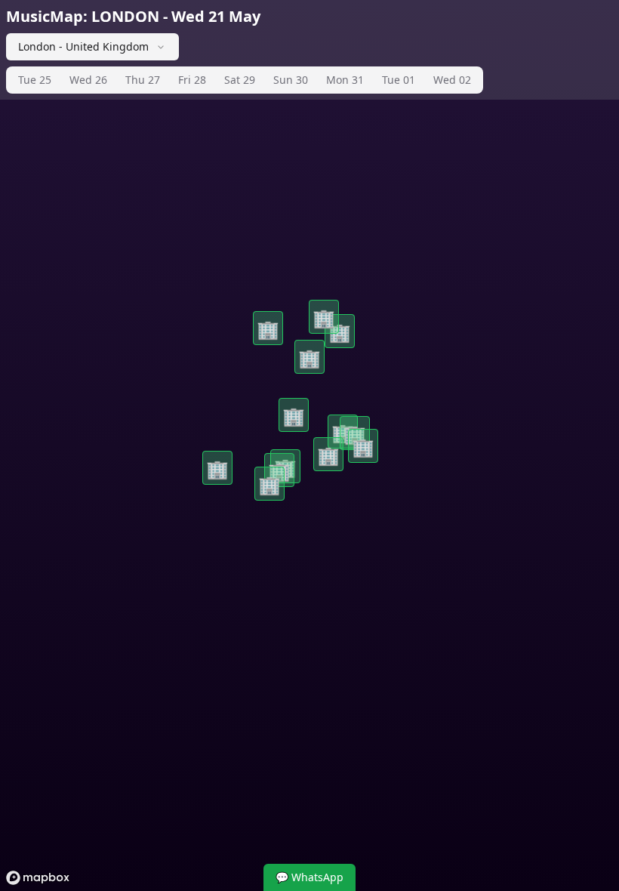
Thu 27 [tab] (142, 79)
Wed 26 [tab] (88, 79)
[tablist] (244, 80)
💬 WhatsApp (309, 877)
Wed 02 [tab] (452, 79)
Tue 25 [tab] (34, 79)
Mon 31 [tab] (345, 79)
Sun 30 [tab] (290, 79)
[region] (309, 445)
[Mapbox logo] (38, 877)
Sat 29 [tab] (239, 79)
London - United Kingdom (83, 46)
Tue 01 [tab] (398, 79)
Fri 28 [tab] (192, 79)
